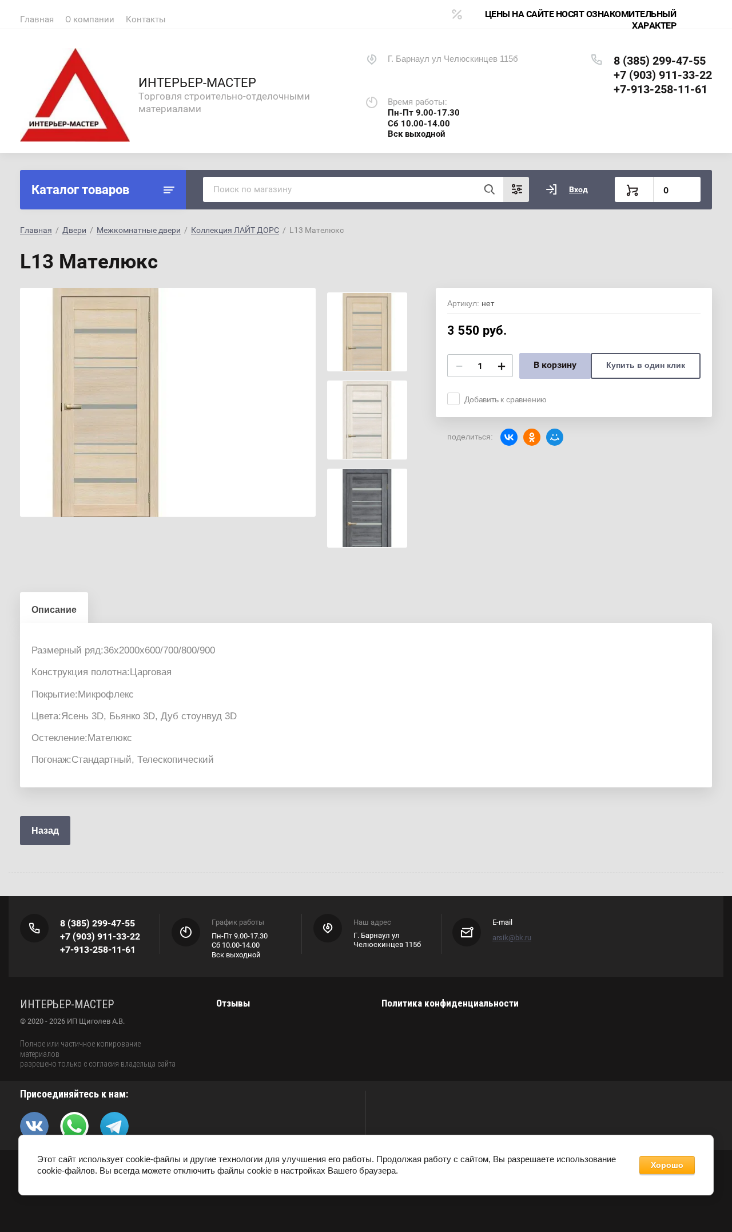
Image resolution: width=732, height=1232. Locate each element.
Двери (74, 230)
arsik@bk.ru (511, 937)
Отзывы (233, 1003)
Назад (45, 830)
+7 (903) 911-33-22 (663, 75)
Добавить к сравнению (505, 399)
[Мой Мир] (554, 437)
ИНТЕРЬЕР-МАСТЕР (197, 83)
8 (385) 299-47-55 (660, 61)
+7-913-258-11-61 (660, 89)
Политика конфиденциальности (450, 1003)
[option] (168, 402)
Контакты (146, 19)
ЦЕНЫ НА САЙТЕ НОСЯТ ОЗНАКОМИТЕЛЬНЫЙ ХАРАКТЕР (580, 20)
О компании (89, 19)
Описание (54, 610)
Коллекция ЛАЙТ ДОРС (235, 230)
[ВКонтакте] (509, 437)
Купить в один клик (645, 365)
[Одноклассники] (531, 437)
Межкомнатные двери (139, 230)
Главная (37, 19)
